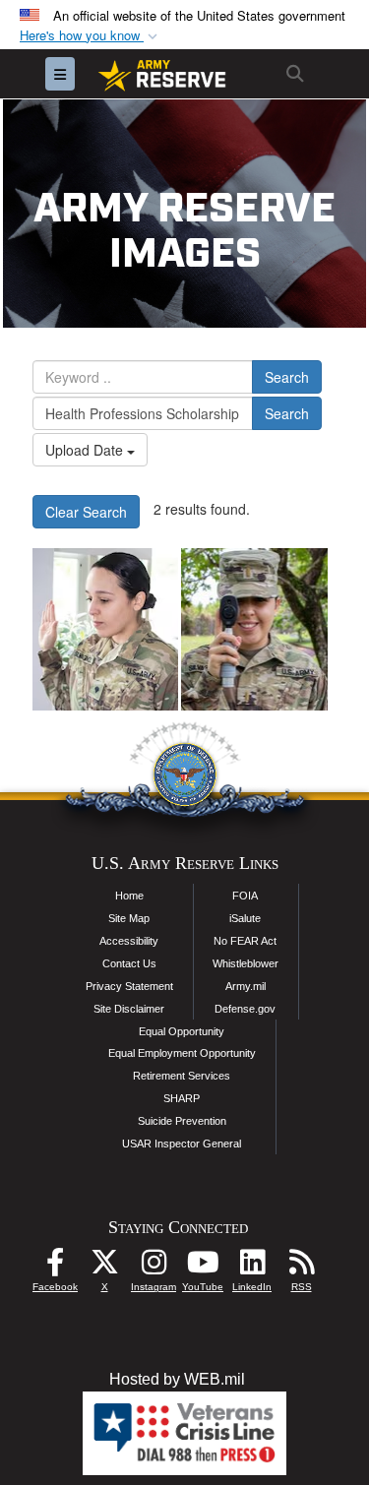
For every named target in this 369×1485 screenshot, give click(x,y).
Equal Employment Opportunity (182, 1053)
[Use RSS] (301, 1267)
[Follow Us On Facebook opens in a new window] (55, 1267)
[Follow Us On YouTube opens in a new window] (202, 1267)
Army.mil (245, 986)
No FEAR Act (245, 941)
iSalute (245, 918)
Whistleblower (245, 963)
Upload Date (86, 450)
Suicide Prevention (182, 1121)
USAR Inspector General (181, 1143)
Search (287, 377)
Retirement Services (181, 1076)
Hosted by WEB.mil (177, 1379)
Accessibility (128, 941)
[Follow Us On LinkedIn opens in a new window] (252, 1267)
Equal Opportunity (181, 1031)
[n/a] (105, 629)
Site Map (129, 918)
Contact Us (129, 963)
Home (129, 895)
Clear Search (86, 512)
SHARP (181, 1098)
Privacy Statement (129, 986)
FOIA (245, 895)
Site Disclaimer (128, 1009)
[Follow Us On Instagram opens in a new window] (153, 1267)
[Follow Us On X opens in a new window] (104, 1267)
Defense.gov (245, 1009)
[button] (90, 36)
